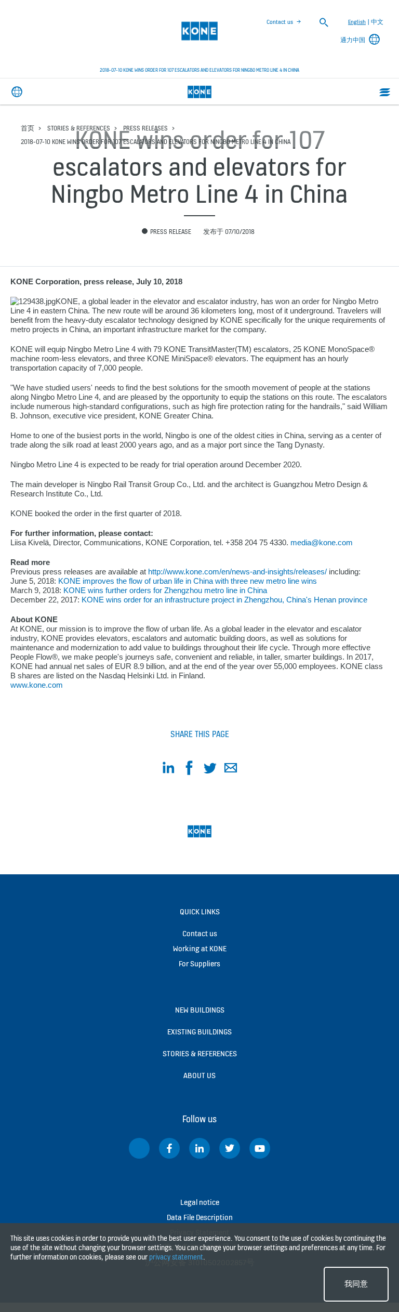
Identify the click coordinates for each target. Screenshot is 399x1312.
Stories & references (78, 128)
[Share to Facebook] (189, 769)
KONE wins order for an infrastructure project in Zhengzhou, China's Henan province (224, 599)
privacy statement (176, 1257)
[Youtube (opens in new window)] (259, 1148)
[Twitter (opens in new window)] (229, 1148)
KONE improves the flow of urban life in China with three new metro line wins (187, 580)
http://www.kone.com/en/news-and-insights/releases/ (237, 571)
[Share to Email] (230, 769)
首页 (27, 128)
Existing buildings (199, 1032)
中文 (377, 21)
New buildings (199, 1010)
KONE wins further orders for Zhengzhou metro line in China (165, 590)
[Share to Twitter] (210, 769)
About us (199, 1075)
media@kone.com (321, 542)
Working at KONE (200, 948)
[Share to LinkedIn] (168, 769)
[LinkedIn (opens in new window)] (199, 1148)
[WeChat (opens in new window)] (139, 1148)
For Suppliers (199, 963)
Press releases (145, 128)
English (357, 21)
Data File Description (200, 1217)
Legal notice (199, 1202)
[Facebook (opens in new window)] (169, 1148)
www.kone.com (36, 684)
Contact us (280, 21)
